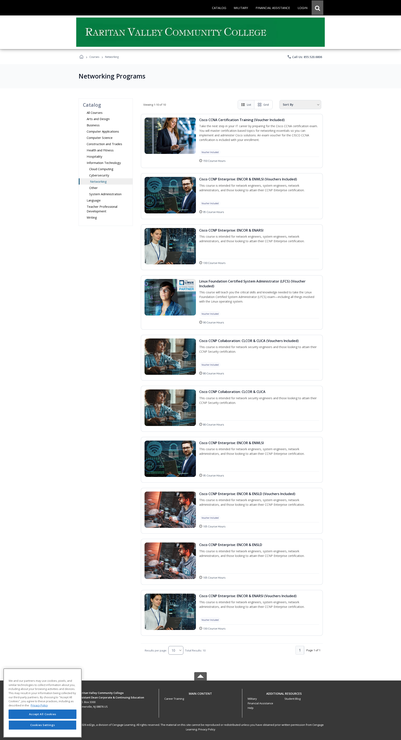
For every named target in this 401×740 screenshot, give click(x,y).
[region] (42, 702)
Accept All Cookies (42, 714)
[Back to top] (200, 696)
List (249, 104)
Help (251, 708)
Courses (94, 57)
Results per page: (156, 650)
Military (252, 699)
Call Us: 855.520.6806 (304, 57)
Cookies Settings (42, 725)
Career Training (174, 699)
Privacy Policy (206, 729)
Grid (266, 104)
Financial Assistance (260, 703)
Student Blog (292, 699)
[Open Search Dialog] (317, 7)
